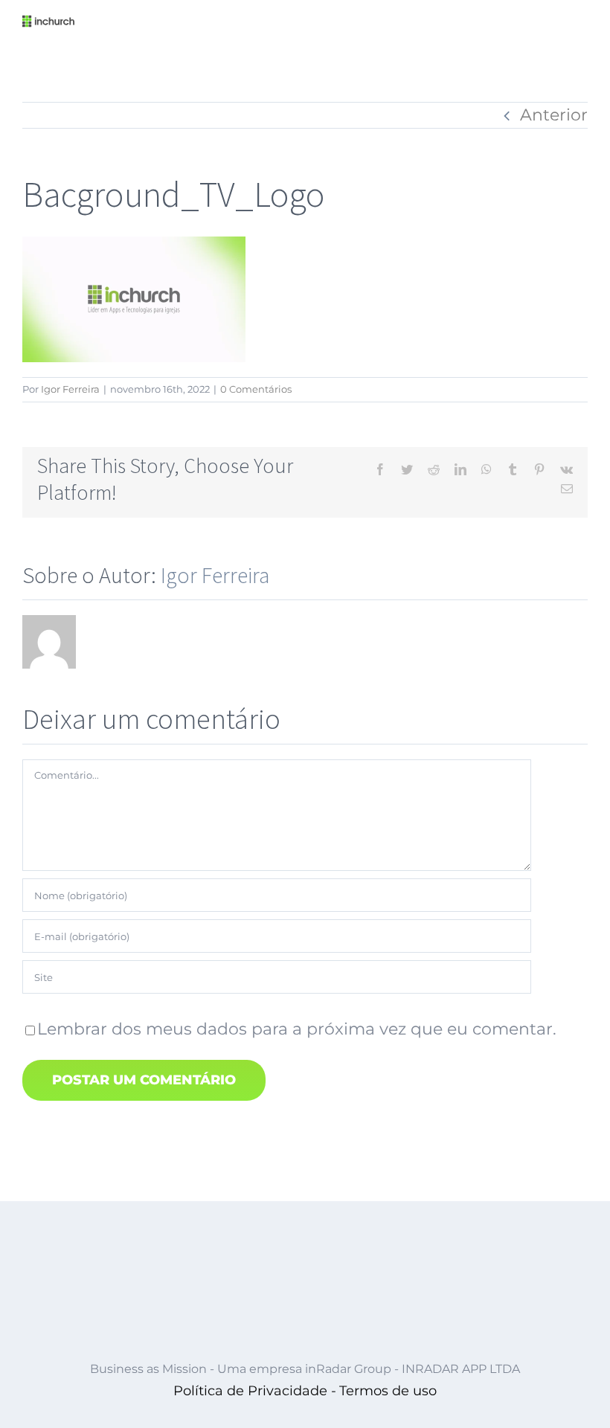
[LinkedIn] (460, 469)
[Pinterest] (539, 469)
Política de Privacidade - (254, 1391)
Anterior (554, 115)
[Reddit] (434, 469)
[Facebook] (380, 469)
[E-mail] (567, 489)
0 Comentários (256, 389)
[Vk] (566, 469)
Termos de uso (388, 1391)
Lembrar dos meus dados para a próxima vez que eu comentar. (296, 1029)
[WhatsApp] (486, 469)
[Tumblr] (512, 469)
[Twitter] (407, 469)
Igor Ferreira (70, 389)
